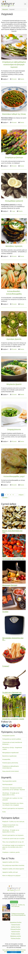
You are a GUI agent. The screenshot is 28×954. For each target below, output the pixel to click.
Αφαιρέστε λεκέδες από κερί (10, 872)
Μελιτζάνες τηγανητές (14, 246)
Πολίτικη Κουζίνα (15, 938)
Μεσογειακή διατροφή (9, 585)
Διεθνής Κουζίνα (15, 927)
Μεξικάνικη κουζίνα (15, 936)
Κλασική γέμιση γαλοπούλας (10, 762)
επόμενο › (21, 494)
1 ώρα (13, 211)
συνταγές (21, 951)
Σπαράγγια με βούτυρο (14, 157)
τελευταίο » (5, 497)
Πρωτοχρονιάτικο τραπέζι (9, 781)
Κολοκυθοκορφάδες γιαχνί (14, 476)
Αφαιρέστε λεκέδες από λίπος (10, 862)
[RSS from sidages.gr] (18, 725)
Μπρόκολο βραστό (14, 384)
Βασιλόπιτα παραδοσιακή (9, 756)
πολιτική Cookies (15, 950)
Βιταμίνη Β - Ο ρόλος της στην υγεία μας (13, 821)
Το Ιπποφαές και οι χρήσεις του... (13, 559)
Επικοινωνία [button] (14, 902)
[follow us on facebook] (3, 725)
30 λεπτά (14, 166)
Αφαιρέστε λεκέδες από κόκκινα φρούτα (13, 868)
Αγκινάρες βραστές (14, 339)
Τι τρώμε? (5, 666)
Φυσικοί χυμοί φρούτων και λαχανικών (13, 808)
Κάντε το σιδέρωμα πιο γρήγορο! (11, 875)
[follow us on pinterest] (11, 725)
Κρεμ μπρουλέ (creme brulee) (10, 771)
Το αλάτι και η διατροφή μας (12, 692)
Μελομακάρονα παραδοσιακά (10, 752)
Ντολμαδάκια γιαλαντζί (14, 201)
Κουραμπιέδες (6, 759)
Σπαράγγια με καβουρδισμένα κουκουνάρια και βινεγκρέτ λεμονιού (14, 64)
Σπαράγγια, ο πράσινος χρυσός (13, 719)
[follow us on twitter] (7, 725)
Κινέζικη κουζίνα (15, 934)
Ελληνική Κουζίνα (15, 929)
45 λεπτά (14, 122)
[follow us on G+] (14, 725)
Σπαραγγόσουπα (14, 429)
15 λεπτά (14, 394)
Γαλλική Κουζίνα (15, 924)
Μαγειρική (5, 9)
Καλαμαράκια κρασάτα (8, 735)
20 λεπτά (14, 79)
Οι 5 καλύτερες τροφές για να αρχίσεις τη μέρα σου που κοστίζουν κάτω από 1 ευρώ (13, 847)
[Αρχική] (8, 4)
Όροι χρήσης (6, 950)
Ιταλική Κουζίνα (15, 931)
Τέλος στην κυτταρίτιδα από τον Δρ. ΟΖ (13, 842)
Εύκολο (22, 79)
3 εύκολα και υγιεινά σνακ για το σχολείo (13, 838)
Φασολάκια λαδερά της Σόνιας (14, 114)
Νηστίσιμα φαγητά (7, 784)
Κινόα (4, 811)
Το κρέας (5, 611)
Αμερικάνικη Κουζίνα (15, 922)
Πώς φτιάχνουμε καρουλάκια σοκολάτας (13, 865)
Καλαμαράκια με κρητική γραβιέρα (11, 739)
